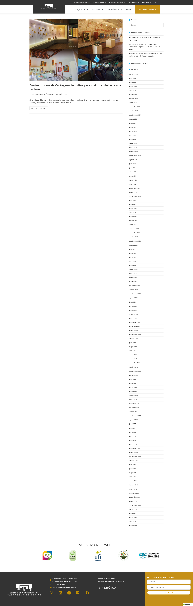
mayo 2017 (133, 432)
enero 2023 (133, 225)
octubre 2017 (133, 412)
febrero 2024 (133, 180)
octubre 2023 (133, 192)
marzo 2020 (133, 310)
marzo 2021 (133, 282)
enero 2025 (133, 147)
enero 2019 (133, 359)
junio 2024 (132, 168)
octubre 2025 (133, 111)
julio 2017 (132, 424)
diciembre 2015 (134, 493)
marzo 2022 (133, 265)
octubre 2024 (133, 151)
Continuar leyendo (39, 107)
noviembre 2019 (134, 326)
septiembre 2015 (135, 505)
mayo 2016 (133, 473)
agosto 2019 (133, 339)
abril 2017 (132, 436)
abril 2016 (132, 477)
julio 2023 (132, 200)
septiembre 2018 (135, 371)
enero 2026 (133, 103)
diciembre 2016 (134, 448)
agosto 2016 (133, 461)
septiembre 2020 (135, 294)
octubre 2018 (133, 367)
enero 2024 (133, 184)
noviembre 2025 (134, 107)
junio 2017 (132, 428)
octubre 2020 (133, 290)
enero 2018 (133, 400)
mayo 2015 (133, 517)
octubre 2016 (133, 452)
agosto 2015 (133, 509)
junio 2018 (132, 383)
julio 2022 (132, 249)
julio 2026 (132, 78)
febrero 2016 (133, 485)
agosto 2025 (133, 119)
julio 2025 (132, 123)
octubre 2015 (133, 501)
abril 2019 (132, 351)
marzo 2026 (133, 95)
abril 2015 (132, 522)
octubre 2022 (133, 237)
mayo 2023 (133, 208)
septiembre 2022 (135, 241)
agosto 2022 (133, 245)
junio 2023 (132, 204)
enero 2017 (133, 444)
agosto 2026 (133, 74)
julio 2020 (132, 302)
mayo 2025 (133, 131)
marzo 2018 (133, 391)
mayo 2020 (133, 306)
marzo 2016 (133, 481)
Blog (128, 9)
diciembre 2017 (134, 404)
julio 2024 (132, 164)
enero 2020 (133, 318)
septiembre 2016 (135, 456)
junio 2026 (132, 82)
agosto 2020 (133, 298)
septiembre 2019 (135, 335)
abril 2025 (132, 135)
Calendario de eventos (82, 2)
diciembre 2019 (134, 322)
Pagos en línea (134, 2)
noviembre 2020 (134, 286)
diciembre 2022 (134, 229)
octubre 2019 (133, 330)
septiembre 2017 (135, 416)
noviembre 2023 (134, 188)
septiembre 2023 (135, 196)
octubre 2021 (133, 278)
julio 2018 (132, 379)
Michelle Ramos (38, 94)
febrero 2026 (133, 99)
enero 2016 (133, 489)
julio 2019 (132, 343)
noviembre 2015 (134, 497)
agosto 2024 (133, 160)
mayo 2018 (133, 387)
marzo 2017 (133, 440)
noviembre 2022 (134, 233)
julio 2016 (132, 465)
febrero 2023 (133, 221)
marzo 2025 (133, 139)
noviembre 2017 (134, 408)
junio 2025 (132, 127)
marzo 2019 (133, 355)
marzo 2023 (133, 217)
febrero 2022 (133, 269)
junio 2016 (132, 469)
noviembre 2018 (134, 363)
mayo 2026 (133, 86)
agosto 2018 (133, 375)
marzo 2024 (133, 176)
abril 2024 (132, 172)
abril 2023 (132, 212)
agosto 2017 (133, 420)
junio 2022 (132, 253)
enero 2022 (133, 273)
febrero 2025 (133, 143)
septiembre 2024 (135, 156)
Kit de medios (146, 2)
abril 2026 (132, 90)
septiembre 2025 (135, 115)
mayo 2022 (133, 257)
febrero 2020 (133, 314)
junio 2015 (132, 513)
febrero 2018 (133, 396)
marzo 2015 (133, 526)
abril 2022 (132, 261)
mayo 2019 (133, 347)
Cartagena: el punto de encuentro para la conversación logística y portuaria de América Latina (144, 46)
